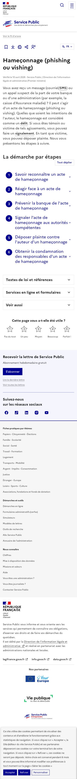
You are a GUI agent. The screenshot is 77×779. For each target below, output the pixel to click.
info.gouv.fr (39, 659)
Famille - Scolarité (12, 440)
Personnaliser (40, 772)
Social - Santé (10, 445)
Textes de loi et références (29, 279)
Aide (5, 572)
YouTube (46, 412)
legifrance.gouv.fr (14, 659)
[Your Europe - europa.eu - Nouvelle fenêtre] (38, 679)
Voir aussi (14, 305)
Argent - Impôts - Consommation (20, 468)
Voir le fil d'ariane (12, 36)
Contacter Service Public (15, 589)
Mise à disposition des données (19, 561)
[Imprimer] (19, 47)
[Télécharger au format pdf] (13, 47)
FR (67, 46)
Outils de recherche (13, 529)
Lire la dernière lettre (14, 379)
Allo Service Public (12, 535)
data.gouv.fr (60, 659)
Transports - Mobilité (13, 463)
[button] (33, 47)
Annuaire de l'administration (17, 540)
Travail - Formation (12, 451)
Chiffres (7, 555)
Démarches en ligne (13, 506)
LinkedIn (26, 412)
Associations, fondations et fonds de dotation (26, 491)
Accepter (10, 772)
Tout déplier (64, 162)
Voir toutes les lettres (14, 385)
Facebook (6, 412)
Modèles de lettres (12, 523)
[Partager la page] (26, 47)
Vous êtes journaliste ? (14, 584)
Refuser (24, 772)
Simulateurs (9, 517)
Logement (8, 457)
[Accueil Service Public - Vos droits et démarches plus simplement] (26, 27)
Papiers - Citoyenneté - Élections (19, 434)
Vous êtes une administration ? (18, 578)
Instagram (36, 412)
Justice (6, 474)
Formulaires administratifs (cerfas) (20, 512)
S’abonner (13, 371)
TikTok (16, 412)
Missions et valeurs (12, 566)
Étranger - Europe (12, 480)
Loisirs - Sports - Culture (15, 486)
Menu (72, 8)
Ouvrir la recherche (62, 5)
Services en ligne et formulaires (33, 292)
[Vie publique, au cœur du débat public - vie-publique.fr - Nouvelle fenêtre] (38, 699)
